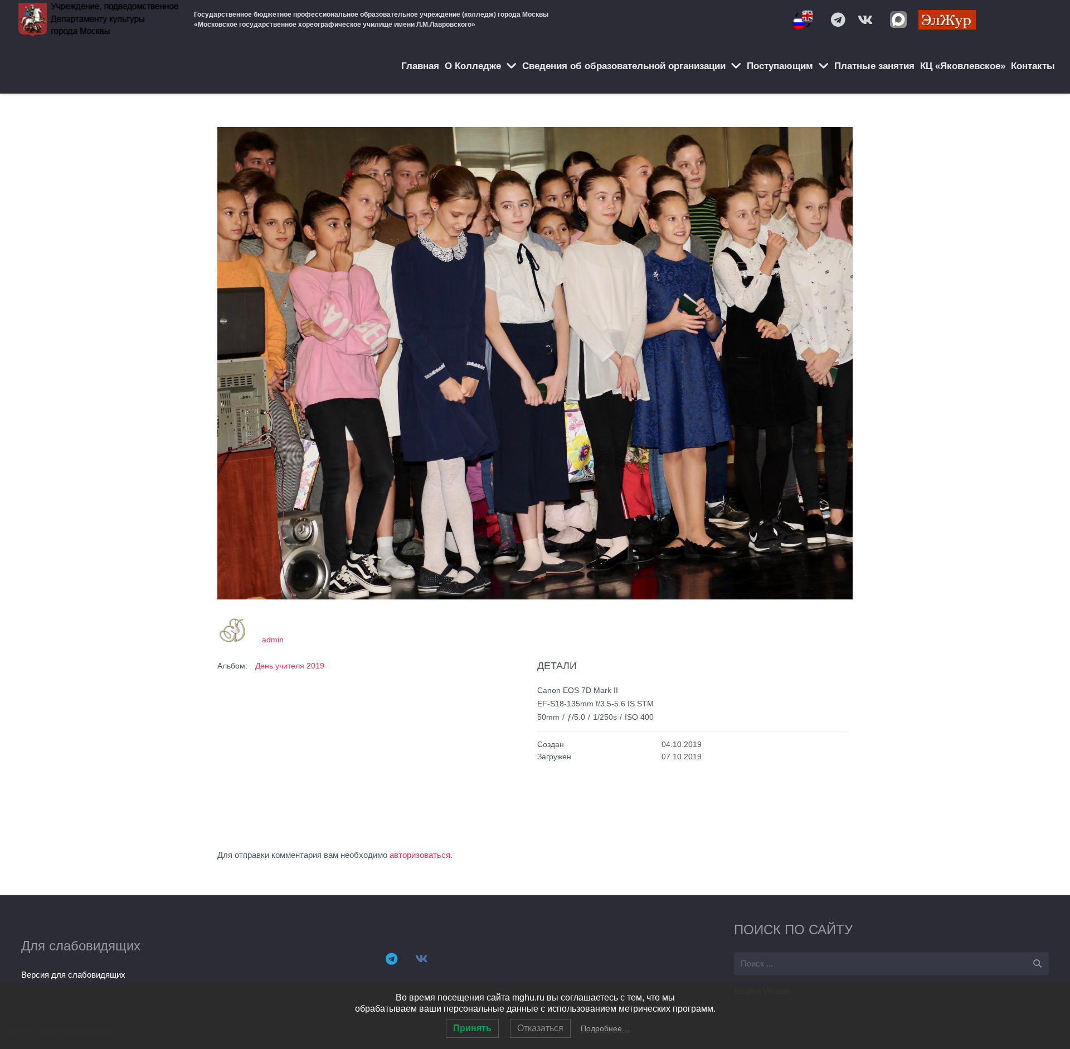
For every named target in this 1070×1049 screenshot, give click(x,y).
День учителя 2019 (289, 665)
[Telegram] (838, 19)
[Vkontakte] (865, 19)
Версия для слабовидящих (73, 974)
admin (273, 639)
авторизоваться (420, 855)
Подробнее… (605, 1028)
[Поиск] (1037, 963)
